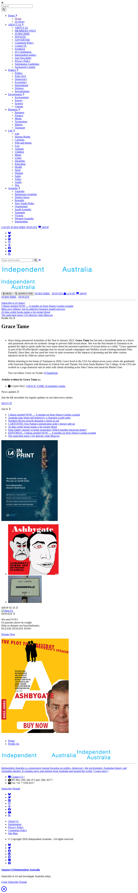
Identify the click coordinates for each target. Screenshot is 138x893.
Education (20, 164)
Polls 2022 (20, 76)
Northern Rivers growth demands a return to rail (33, 420)
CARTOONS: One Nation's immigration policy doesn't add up (41, 423)
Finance (19, 115)
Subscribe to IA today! (13, 303)
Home (11, 15)
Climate (19, 106)
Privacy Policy (22, 61)
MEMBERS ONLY (25, 30)
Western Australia (24, 218)
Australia (13, 188)
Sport (18, 170)
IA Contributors (23, 51)
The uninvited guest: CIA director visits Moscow (27, 315)
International (21, 85)
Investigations (22, 91)
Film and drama (23, 142)
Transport (20, 127)
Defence (19, 88)
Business (13, 109)
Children (19, 151)
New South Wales (24, 203)
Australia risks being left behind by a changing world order (39, 417)
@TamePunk (51, 373)
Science (19, 103)
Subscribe (6, 788)
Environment (15, 94)
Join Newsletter (23, 58)
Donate (16, 788)
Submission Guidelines (27, 64)
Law (17, 145)
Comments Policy (24, 42)
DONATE (20, 36)
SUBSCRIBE (22, 33)
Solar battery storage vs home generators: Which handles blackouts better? (47, 429)
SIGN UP (6, 403)
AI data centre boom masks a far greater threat (25, 312)
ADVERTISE (22, 39)
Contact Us (17, 776)
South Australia (23, 209)
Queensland (21, 206)
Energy (19, 100)
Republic (19, 200)
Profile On (13, 743)
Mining (19, 124)
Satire (18, 176)
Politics (12, 70)
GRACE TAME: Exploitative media (45, 386)
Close (4, 882)
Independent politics (25, 55)
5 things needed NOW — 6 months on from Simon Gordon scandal (37, 306)
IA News (19, 21)
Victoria (19, 215)
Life (10, 130)
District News (22, 197)
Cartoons (19, 139)
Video (18, 179)
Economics (21, 82)
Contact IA (21, 45)
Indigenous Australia (26, 194)
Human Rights (22, 136)
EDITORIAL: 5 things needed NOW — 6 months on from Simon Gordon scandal (52, 432)
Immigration (21, 221)
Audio (18, 182)
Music (18, 154)
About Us (13, 821)
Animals (19, 148)
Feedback (20, 48)
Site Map (13, 833)
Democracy (21, 79)
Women (19, 173)
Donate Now (8, 634)
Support (20, 869)
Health (18, 167)
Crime (18, 157)
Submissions (14, 824)
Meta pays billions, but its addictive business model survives (33, 309)
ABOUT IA (15, 24)
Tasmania (20, 212)
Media (18, 118)
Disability (20, 161)
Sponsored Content (25, 67)
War (17, 185)
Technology (21, 121)
